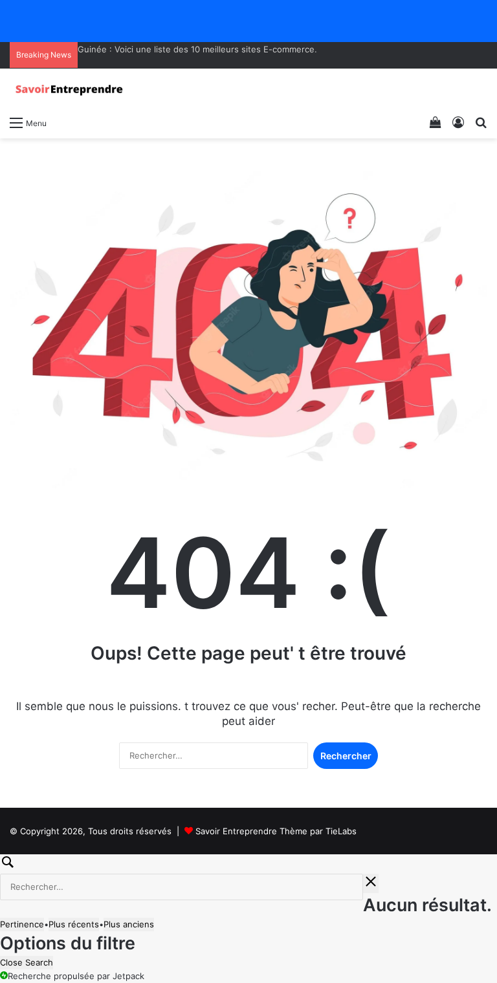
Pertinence (22, 924)
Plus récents (74, 924)
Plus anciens (129, 924)
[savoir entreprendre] (71, 89)
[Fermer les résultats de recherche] (371, 883)
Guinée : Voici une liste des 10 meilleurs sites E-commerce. (197, 49)
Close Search (26, 962)
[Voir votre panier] (435, 122)
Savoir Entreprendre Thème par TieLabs (276, 831)
